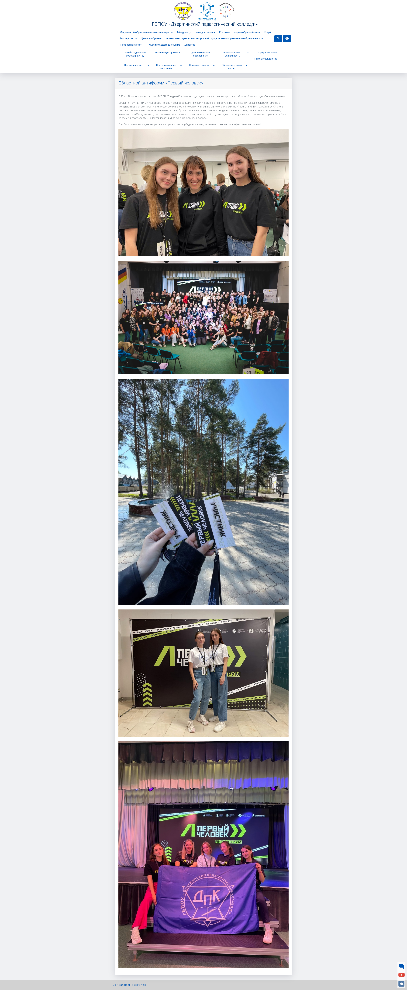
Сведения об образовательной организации (144, 32)
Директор (189, 44)
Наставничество (133, 65)
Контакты (224, 32)
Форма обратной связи (247, 32)
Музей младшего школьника (164, 44)
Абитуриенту (184, 32)
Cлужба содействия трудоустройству (135, 54)
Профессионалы (267, 52)
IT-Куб (267, 32)
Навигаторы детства (266, 58)
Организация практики (167, 52)
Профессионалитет (130, 44)
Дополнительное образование (200, 54)
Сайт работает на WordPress (129, 984)
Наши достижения (205, 32)
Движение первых (199, 65)
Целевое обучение (151, 38)
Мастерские (126, 38)
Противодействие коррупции (166, 67)
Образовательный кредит (232, 67)
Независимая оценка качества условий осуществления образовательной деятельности (214, 38)
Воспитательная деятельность (232, 54)
